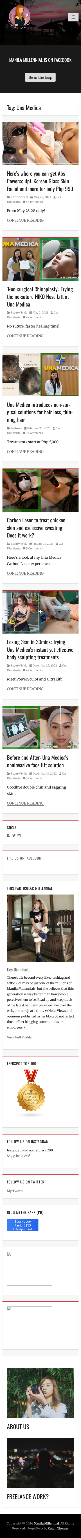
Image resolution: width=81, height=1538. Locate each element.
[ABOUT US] (40, 1392)
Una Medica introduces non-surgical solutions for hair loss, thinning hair (40, 412)
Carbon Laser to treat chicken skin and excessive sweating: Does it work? (36, 527)
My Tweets (15, 1191)
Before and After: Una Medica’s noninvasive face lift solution (37, 761)
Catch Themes (58, 1528)
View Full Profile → (21, 1037)
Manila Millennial (46, 1523)
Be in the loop (40, 77)
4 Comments (34, 317)
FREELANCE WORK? (28, 1496)
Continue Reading (25, 220)
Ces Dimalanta (18, 969)
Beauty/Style (19, 312)
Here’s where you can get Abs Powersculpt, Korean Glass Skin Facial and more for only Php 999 (40, 180)
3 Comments (34, 433)
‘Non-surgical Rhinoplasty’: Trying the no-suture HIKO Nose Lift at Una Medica (40, 296)
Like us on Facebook (24, 858)
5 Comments (34, 201)
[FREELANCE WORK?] (40, 1462)
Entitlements (19, 197)
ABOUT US (18, 1426)
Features (16, 428)
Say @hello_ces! (18, 1156)
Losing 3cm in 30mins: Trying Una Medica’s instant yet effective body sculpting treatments (40, 649)
